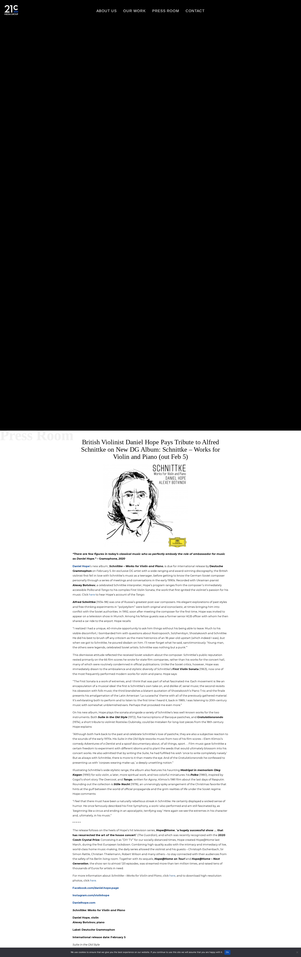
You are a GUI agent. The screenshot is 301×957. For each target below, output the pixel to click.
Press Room (165, 11)
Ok (227, 952)
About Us (106, 11)
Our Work (134, 11)
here (92, 594)
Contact (195, 11)
